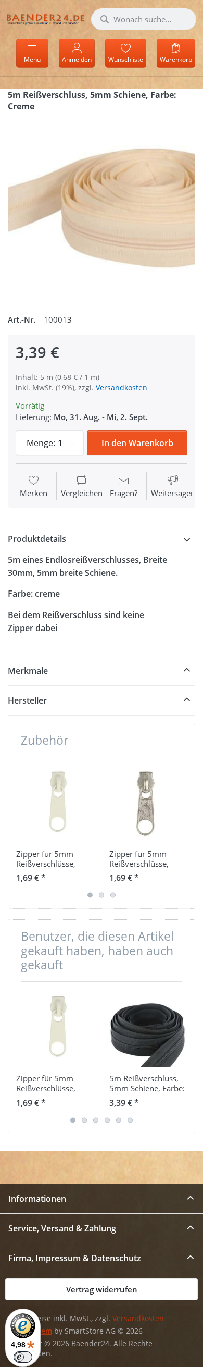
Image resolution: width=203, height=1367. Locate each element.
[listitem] (101, 209)
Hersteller (27, 700)
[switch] (23, 1357)
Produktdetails (37, 539)
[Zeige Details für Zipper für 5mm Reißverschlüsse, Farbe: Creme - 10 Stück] (54, 803)
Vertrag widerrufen (101, 1289)
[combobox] (143, 19)
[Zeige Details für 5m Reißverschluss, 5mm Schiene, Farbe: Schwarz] (147, 1028)
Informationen (37, 1198)
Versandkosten (121, 387)
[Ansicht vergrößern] (101, 209)
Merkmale (28, 670)
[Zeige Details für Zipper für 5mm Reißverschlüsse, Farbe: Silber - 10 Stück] (147, 803)
